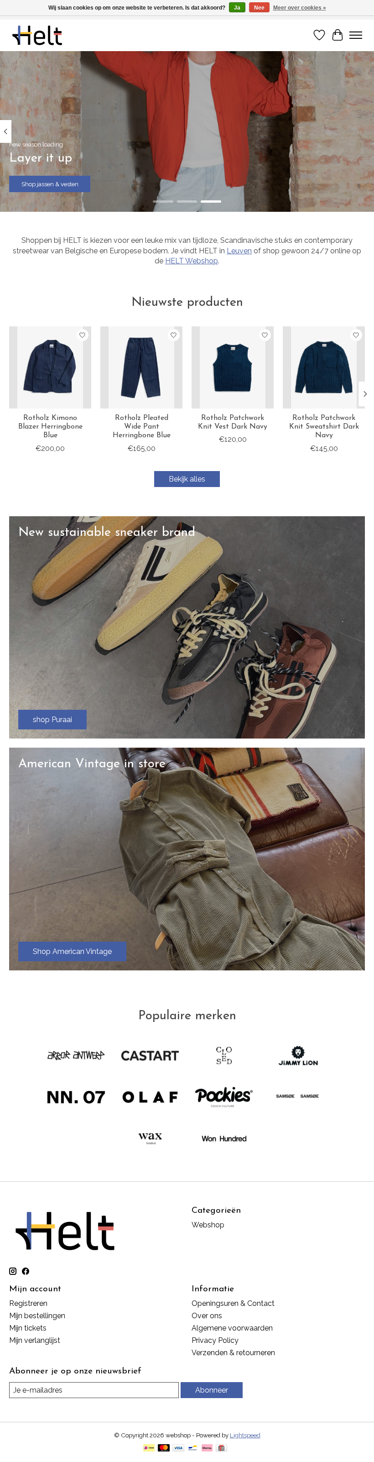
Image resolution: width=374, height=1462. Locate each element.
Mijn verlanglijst (34, 1340)
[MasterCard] (164, 1448)
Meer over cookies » (299, 8)
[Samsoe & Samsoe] (298, 1098)
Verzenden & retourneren (233, 1352)
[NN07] (76, 1098)
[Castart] (150, 1056)
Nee (259, 8)
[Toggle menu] (356, 35)
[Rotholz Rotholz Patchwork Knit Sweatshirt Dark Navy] (324, 367)
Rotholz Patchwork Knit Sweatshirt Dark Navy (324, 426)
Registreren (28, 1303)
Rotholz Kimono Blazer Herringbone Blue (50, 426)
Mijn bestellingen (37, 1315)
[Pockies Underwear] (224, 1098)
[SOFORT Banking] (207, 1448)
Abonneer (211, 1390)
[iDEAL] (149, 1448)
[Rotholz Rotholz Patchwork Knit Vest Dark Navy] (233, 367)
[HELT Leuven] (37, 35)
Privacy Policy (215, 1340)
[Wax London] (150, 1139)
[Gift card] (221, 1448)
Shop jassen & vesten (49, 184)
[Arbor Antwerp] (76, 1056)
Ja (237, 8)
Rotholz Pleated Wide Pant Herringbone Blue (142, 426)
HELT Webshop (191, 261)
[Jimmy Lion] (298, 1056)
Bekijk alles (187, 479)
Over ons (207, 1315)
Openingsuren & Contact (233, 1303)
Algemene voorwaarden (232, 1328)
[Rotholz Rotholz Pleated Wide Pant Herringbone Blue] (141, 367)
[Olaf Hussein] (150, 1098)
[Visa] (178, 1448)
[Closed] (224, 1056)
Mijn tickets (28, 1328)
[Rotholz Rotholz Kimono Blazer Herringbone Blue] (50, 367)
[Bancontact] (192, 1448)
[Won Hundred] (224, 1139)
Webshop (208, 1225)
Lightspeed (245, 1435)
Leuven (239, 250)
